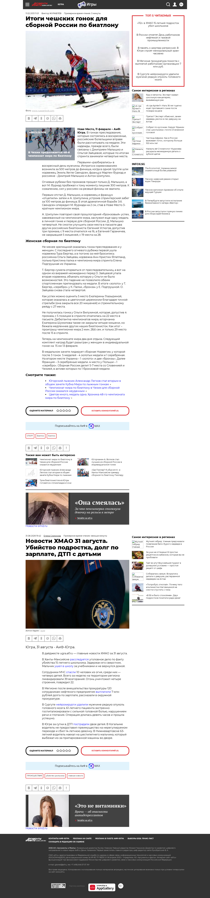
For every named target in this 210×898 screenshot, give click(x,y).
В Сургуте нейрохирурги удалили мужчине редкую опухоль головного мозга (158, 77)
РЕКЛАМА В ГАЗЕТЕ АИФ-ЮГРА (109, 838)
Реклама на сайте (82, 838)
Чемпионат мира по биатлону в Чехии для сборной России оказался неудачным (82, 389)
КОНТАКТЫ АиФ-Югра (59, 838)
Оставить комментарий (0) (105, 411)
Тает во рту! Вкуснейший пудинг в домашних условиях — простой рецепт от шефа (163, 565)
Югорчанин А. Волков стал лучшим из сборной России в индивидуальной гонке (107, 462)
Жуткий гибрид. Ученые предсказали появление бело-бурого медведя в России (165, 544)
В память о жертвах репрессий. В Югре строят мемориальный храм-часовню (158, 51)
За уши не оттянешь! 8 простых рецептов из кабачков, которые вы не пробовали (165, 555)
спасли (71, 672)
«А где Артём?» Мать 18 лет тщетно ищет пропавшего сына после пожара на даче (164, 108)
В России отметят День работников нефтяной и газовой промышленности (158, 38)
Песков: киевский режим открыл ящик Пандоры (162, 180)
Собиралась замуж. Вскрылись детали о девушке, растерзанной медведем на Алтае (163, 576)
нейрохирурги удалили (72, 704)
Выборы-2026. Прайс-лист (141, 838)
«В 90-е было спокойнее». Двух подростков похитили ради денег (163, 596)
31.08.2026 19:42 (33, 536)
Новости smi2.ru (36, 526)
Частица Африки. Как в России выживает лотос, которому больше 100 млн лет (164, 140)
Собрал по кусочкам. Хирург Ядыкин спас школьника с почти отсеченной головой (165, 130)
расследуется (79, 659)
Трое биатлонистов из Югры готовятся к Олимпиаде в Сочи (55, 481)
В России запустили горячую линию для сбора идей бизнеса (163, 212)
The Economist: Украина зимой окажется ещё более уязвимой (161, 169)
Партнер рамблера (77, 886)
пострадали (81, 724)
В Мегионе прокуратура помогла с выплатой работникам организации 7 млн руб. (158, 64)
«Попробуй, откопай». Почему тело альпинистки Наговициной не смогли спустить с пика (164, 587)
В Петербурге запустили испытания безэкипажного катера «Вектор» (163, 202)
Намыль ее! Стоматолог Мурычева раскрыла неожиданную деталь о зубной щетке (163, 151)
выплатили (103, 691)
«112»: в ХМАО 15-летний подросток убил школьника (158, 24)
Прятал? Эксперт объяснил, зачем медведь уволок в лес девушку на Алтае (163, 119)
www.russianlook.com (43, 110)
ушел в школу (64, 666)
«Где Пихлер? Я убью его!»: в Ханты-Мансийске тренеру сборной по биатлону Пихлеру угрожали (107, 474)
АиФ (43, 630)
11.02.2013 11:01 (32, 13)
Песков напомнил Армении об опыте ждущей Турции (164, 191)
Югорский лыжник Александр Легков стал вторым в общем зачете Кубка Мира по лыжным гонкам (83, 382)
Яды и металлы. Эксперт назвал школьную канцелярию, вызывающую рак (162, 97)
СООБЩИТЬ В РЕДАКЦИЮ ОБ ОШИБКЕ (66, 842)
